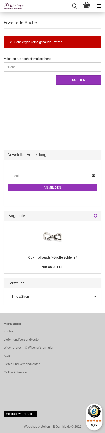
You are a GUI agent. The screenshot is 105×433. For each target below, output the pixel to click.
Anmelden (52, 187)
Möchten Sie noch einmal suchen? (27, 59)
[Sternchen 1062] (12, 6)
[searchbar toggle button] (74, 6)
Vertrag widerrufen (20, 413)
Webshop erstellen (37, 426)
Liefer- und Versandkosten (22, 339)
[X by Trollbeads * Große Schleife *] (52, 237)
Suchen (78, 80)
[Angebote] (95, 216)
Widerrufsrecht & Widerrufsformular (28, 347)
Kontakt (9, 331)
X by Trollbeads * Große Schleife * (52, 257)
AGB (7, 356)
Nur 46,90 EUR (52, 267)
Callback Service (15, 372)
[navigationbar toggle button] (99, 6)
